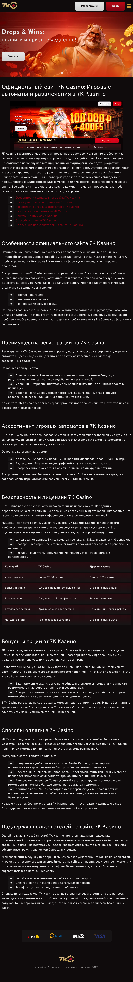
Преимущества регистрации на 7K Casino (44, 202)
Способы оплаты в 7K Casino (36, 220)
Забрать (13, 56)
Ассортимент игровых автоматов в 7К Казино (48, 207)
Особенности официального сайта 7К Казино (48, 198)
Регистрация (89, 6)
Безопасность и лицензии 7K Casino (41, 211)
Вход (115, 6)
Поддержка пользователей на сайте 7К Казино (49, 225)
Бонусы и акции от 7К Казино (37, 216)
